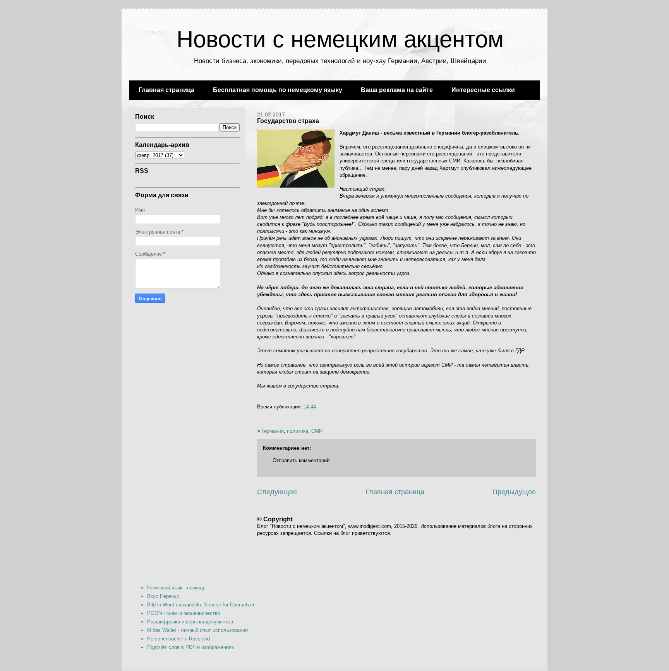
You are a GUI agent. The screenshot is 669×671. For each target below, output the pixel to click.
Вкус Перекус (163, 596)
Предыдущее (514, 492)
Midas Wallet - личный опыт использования (197, 630)
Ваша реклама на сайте (397, 90)
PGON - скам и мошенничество (183, 613)
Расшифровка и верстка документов (190, 622)
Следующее (277, 492)
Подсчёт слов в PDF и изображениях (190, 647)
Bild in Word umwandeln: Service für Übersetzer (200, 605)
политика (297, 431)
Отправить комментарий (301, 460)
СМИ (316, 431)
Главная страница (166, 90)
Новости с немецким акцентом (340, 39)
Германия (273, 431)
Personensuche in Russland (178, 639)
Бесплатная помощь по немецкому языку (277, 90)
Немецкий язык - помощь (176, 588)
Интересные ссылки (483, 90)
